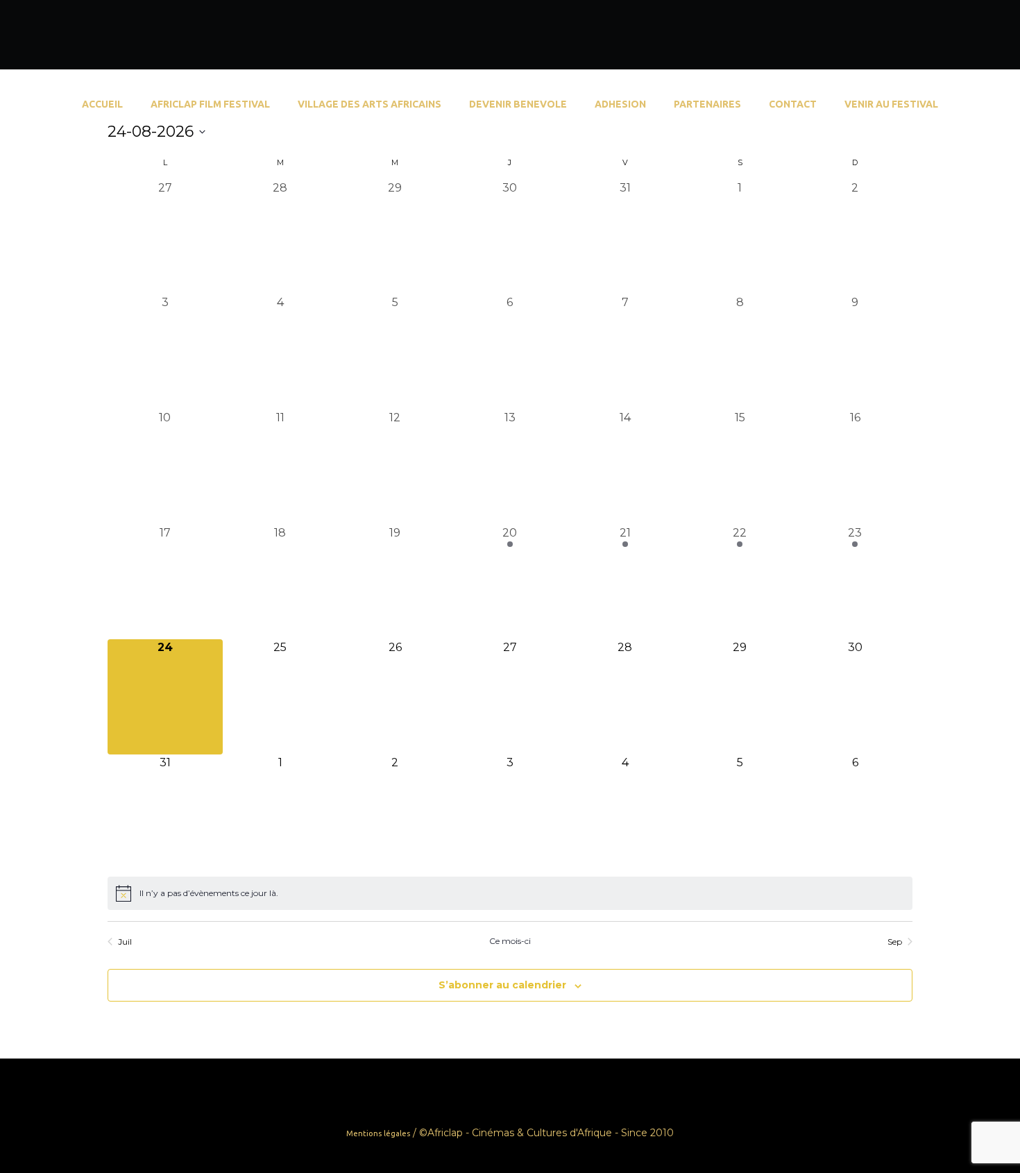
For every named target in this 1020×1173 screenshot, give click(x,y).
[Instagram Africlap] (962, 36)
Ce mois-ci (510, 941)
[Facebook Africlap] (944, 36)
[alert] (510, 893)
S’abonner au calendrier (502, 985)
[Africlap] (980, 36)
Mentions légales (378, 1133)
